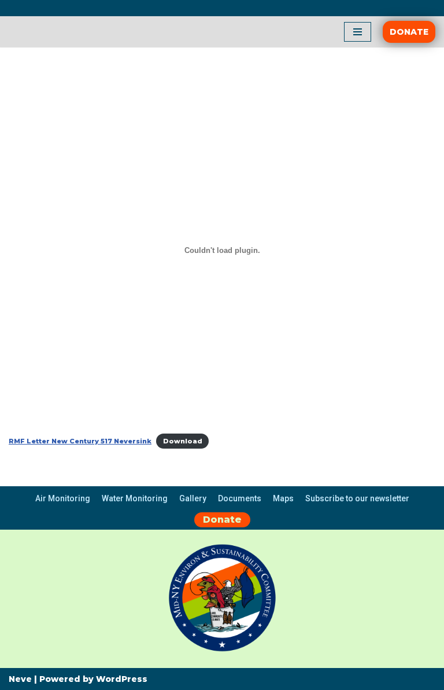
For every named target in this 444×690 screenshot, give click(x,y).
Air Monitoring (62, 498)
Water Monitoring (135, 498)
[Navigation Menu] (357, 32)
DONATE (409, 32)
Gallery (192, 498)
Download (182, 441)
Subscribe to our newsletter (357, 498)
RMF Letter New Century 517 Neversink (80, 441)
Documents (239, 498)
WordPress (121, 679)
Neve (20, 679)
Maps (283, 498)
